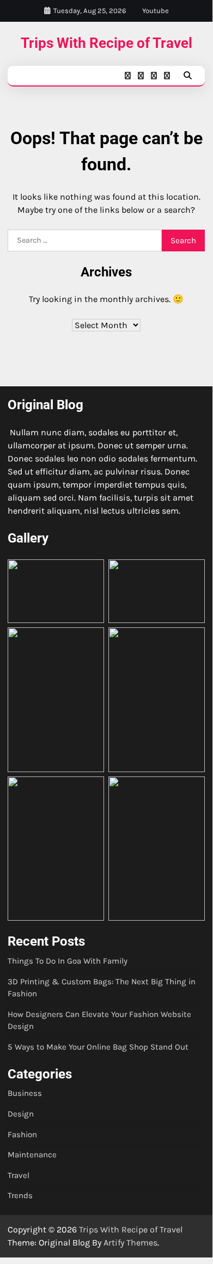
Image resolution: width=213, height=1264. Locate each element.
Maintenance (32, 1155)
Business (25, 1093)
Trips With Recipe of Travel (106, 43)
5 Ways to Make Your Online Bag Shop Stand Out (98, 1047)
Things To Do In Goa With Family (67, 961)
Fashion (22, 1134)
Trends (20, 1195)
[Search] (187, 75)
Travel (18, 1175)
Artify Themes (130, 1242)
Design (21, 1114)
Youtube (155, 11)
